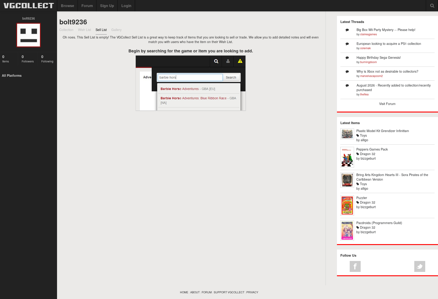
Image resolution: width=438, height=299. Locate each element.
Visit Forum (387, 103)
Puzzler (361, 197)
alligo (364, 140)
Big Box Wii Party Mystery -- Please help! (386, 29)
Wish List (84, 29)
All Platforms (12, 75)
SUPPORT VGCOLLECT (229, 292)
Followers (28, 58)
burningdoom (368, 62)
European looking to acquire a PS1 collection (389, 43)
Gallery (116, 29)
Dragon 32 (367, 153)
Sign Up (107, 5)
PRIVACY (252, 292)
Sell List (101, 29)
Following (47, 58)
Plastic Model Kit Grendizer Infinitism (382, 130)
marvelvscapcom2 (371, 76)
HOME (184, 292)
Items (5, 58)
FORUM (207, 292)
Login (126, 5)
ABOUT (195, 292)
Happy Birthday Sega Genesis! (379, 57)
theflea (364, 94)
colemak (365, 48)
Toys (363, 135)
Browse (67, 5)
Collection (66, 29)
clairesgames (368, 34)
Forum (87, 5)
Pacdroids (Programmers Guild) (379, 222)
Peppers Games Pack (372, 149)
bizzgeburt (368, 158)
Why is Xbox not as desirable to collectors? (387, 71)
